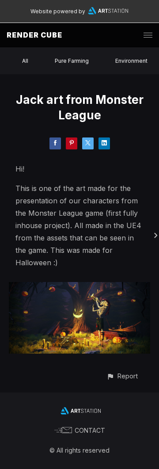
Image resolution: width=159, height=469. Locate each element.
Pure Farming (72, 60)
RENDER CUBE (34, 35)
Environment (131, 60)
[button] (122, 376)
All (25, 60)
